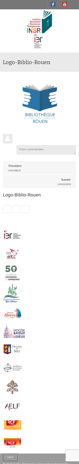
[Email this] (26, 209)
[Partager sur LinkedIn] (16, 209)
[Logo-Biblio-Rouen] (39, 102)
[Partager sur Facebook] (7, 209)
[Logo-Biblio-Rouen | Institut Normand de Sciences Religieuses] (39, 18)
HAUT (10, 457)
